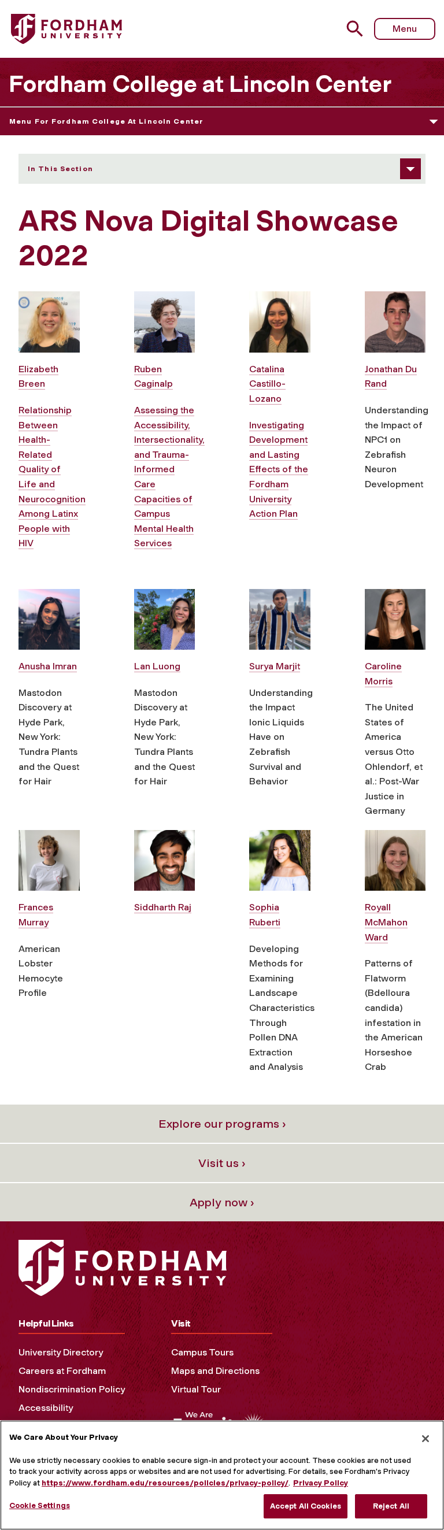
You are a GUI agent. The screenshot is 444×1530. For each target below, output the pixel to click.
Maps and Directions (215, 1370)
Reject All (391, 1506)
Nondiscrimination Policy (71, 1389)
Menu (405, 28)
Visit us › (222, 1163)
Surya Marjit (274, 666)
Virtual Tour (196, 1389)
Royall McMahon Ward (386, 922)
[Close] (425, 1438)
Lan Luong (157, 666)
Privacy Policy (320, 1483)
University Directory (60, 1352)
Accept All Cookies (305, 1506)
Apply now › (222, 1202)
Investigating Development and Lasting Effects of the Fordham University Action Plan (278, 470)
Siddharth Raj (162, 907)
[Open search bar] (356, 28)
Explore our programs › (222, 1124)
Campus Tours (202, 1352)
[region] (222, 1475)
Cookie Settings (39, 1505)
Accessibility (45, 1407)
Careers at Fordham (62, 1370)
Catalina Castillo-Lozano (267, 384)
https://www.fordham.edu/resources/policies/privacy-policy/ (165, 1483)
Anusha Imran (47, 666)
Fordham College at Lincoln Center (200, 84)
